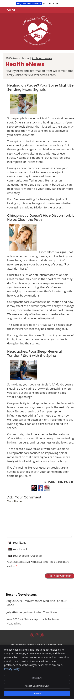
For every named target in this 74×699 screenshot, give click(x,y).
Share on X (34, 490)
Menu (12, 10)
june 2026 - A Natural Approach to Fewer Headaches (33, 621)
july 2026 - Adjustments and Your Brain (32, 612)
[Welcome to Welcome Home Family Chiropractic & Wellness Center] (37, 44)
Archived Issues (42, 58)
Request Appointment (29, 3)
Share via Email (47, 490)
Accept (37, 693)
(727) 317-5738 (50, 3)
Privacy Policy (11, 668)
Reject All (37, 678)
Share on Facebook (40, 490)
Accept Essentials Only (37, 685)
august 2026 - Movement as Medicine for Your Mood (37, 603)
